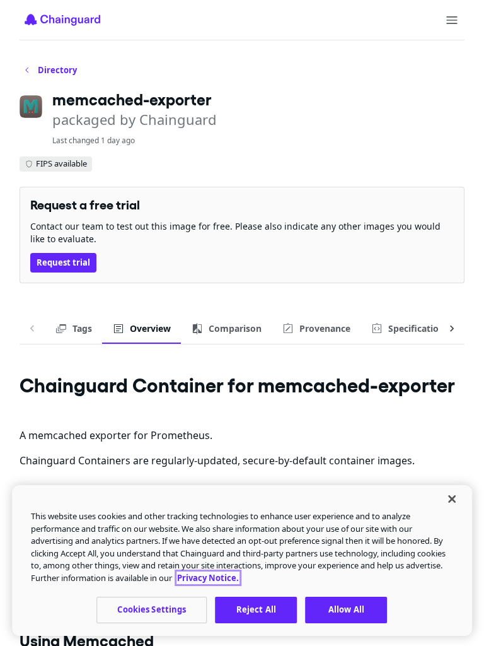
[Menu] (451, 20)
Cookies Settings (151, 609)
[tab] (73, 329)
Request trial (63, 262)
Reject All (256, 609)
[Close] (452, 499)
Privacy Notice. (208, 578)
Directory (57, 70)
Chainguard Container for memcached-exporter (237, 385)
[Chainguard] (62, 19)
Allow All (346, 609)
